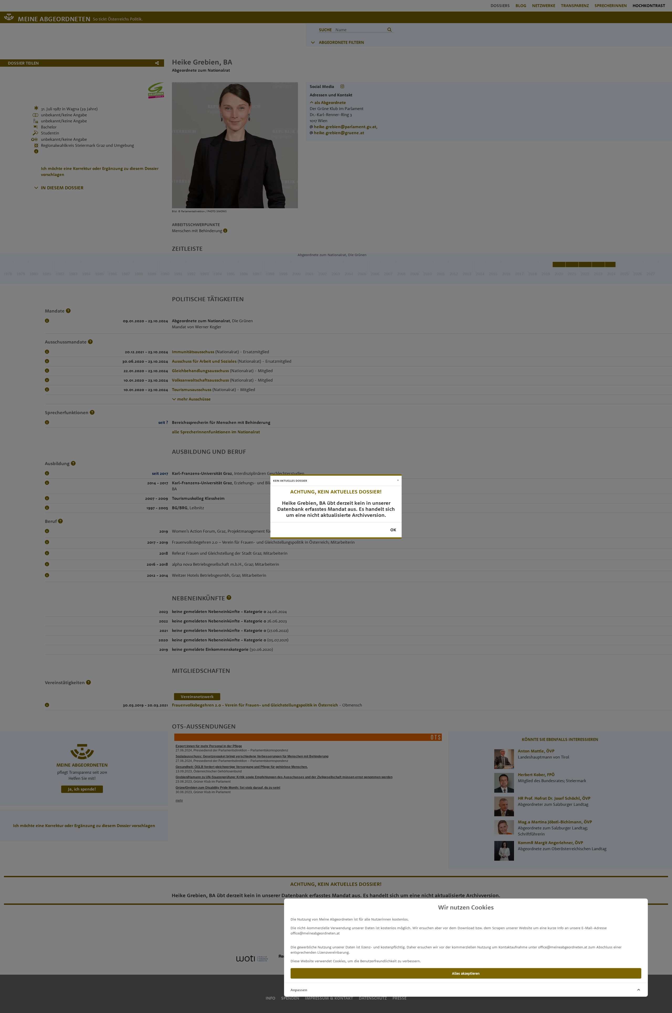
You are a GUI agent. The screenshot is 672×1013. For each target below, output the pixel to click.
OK (393, 529)
